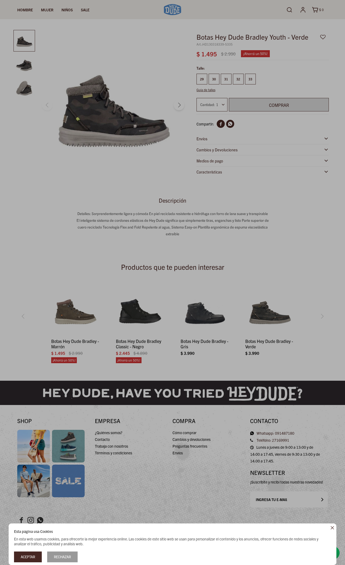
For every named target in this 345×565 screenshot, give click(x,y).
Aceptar (28, 556)
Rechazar (62, 556)
